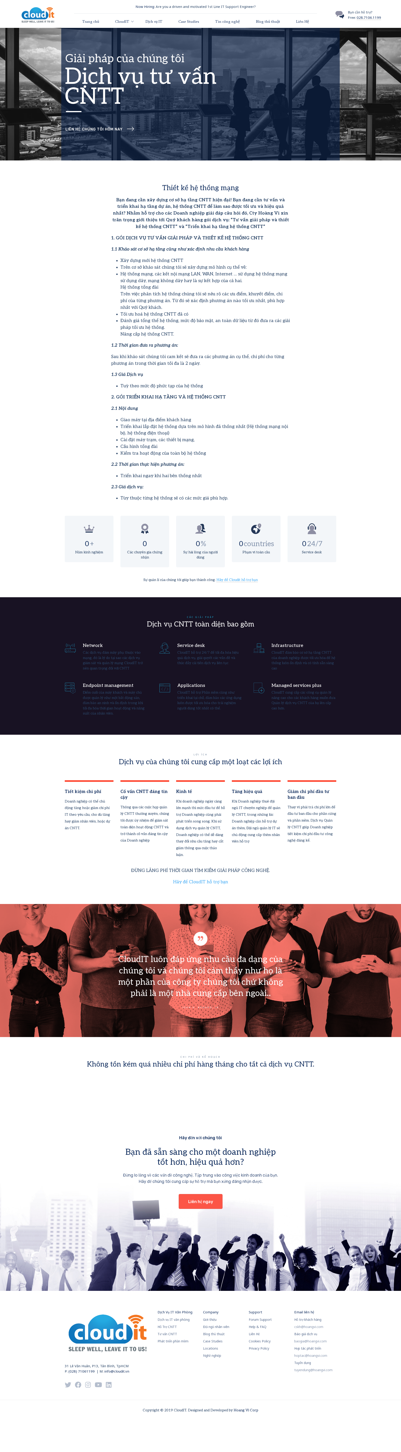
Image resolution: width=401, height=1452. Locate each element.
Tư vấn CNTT (167, 1334)
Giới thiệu (210, 1319)
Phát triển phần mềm (173, 1341)
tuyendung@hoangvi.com (313, 1370)
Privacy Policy (259, 1348)
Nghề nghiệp (212, 1355)
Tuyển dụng (302, 1363)
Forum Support (260, 1319)
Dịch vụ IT (154, 21)
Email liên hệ (304, 1312)
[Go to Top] (391, 1441)
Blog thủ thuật (268, 21)
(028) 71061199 (81, 1371)
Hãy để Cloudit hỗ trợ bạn (237, 580)
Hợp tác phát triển (307, 1348)
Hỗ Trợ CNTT (167, 1327)
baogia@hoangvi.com (310, 1341)
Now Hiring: (145, 6)
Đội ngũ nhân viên (216, 1327)
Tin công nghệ (227, 21)
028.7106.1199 (369, 17)
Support (255, 1312)
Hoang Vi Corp (246, 1410)
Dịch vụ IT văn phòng (174, 1319)
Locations (210, 1348)
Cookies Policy (260, 1341)
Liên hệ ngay (200, 1201)
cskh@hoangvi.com (308, 1327)
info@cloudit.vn (116, 1371)
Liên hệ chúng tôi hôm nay (94, 129)
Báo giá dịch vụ (305, 1334)
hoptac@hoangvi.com (310, 1355)
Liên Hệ (302, 21)
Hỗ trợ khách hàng (307, 1319)
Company (211, 1312)
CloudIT (122, 21)
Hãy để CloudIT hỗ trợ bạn (200, 881)
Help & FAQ (257, 1327)
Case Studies (188, 21)
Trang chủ (90, 21)
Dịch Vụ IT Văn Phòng (175, 1312)
